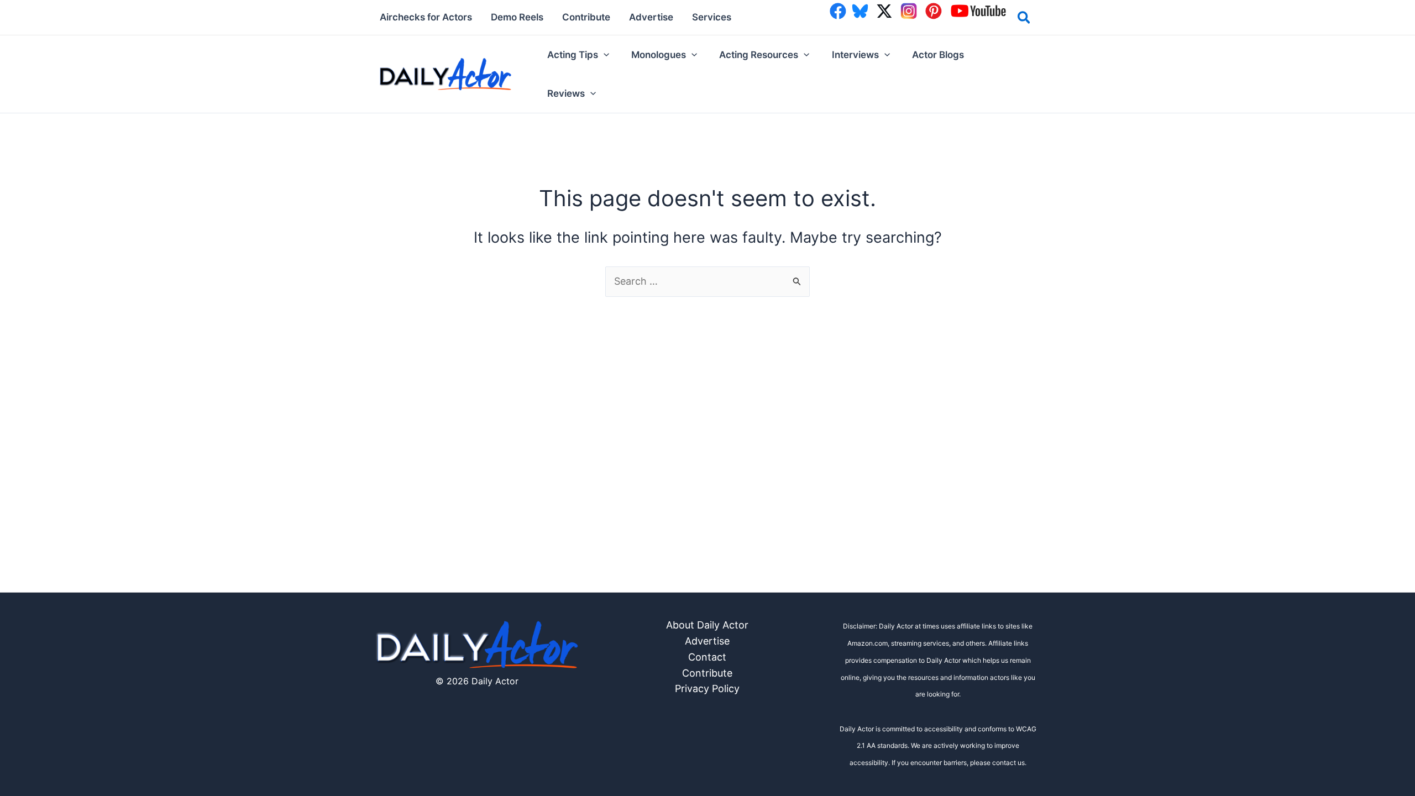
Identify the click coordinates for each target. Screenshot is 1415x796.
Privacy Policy (707, 688)
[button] (1024, 19)
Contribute (707, 673)
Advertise (707, 641)
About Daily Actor (707, 625)
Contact (707, 657)
